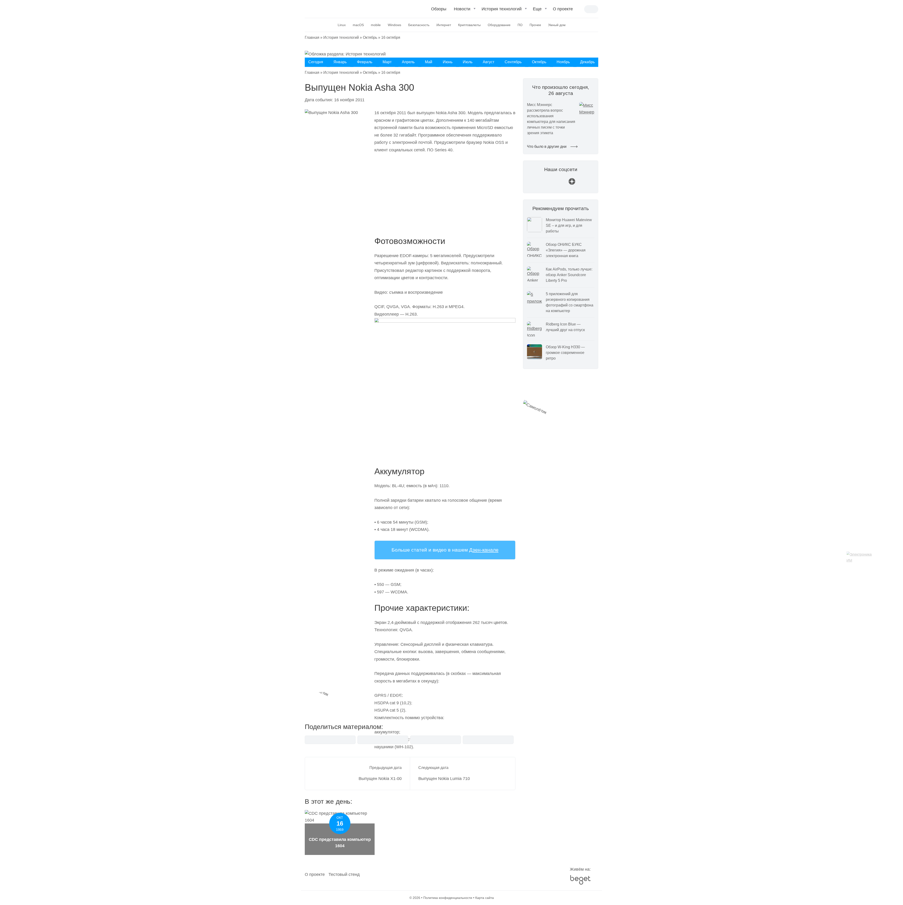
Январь (340, 62)
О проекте (563, 9)
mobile (376, 25)
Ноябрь (563, 62)
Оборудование (499, 25)
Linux (342, 25)
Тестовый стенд (344, 874)
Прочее (535, 25)
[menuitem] (438, 11)
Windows (394, 25)
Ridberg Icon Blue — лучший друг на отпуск (565, 327)
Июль (467, 62)
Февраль (364, 62)
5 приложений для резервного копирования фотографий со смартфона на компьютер (569, 302)
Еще (537, 9)
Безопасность (418, 25)
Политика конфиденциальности (447, 898)
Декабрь (587, 62)
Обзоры (438, 9)
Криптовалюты (469, 25)
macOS (358, 25)
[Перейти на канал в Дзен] (572, 183)
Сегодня (315, 62)
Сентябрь (513, 62)
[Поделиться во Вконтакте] (330, 740)
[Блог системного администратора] (330, 8)
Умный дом (557, 25)
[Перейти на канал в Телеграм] (560, 183)
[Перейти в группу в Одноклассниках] (583, 183)
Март (387, 62)
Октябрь (370, 37)
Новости (462, 9)
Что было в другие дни (547, 147)
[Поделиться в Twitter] (435, 740)
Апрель (408, 62)
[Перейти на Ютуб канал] (549, 183)
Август (488, 62)
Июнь (447, 62)
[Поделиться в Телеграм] (383, 740)
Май (428, 62)
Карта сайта (484, 898)
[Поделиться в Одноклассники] (488, 740)
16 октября (390, 37)
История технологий (502, 9)
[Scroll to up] (10, 875)
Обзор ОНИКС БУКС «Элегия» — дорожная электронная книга (566, 250)
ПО (520, 25)
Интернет (443, 25)
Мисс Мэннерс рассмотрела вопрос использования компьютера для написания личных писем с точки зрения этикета (551, 119)
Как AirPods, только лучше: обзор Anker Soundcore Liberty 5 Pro (569, 274)
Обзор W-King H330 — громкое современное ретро (565, 352)
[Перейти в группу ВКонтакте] (538, 183)
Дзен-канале (484, 549)
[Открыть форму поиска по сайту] (580, 9)
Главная (312, 37)
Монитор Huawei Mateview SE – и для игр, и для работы (569, 225)
